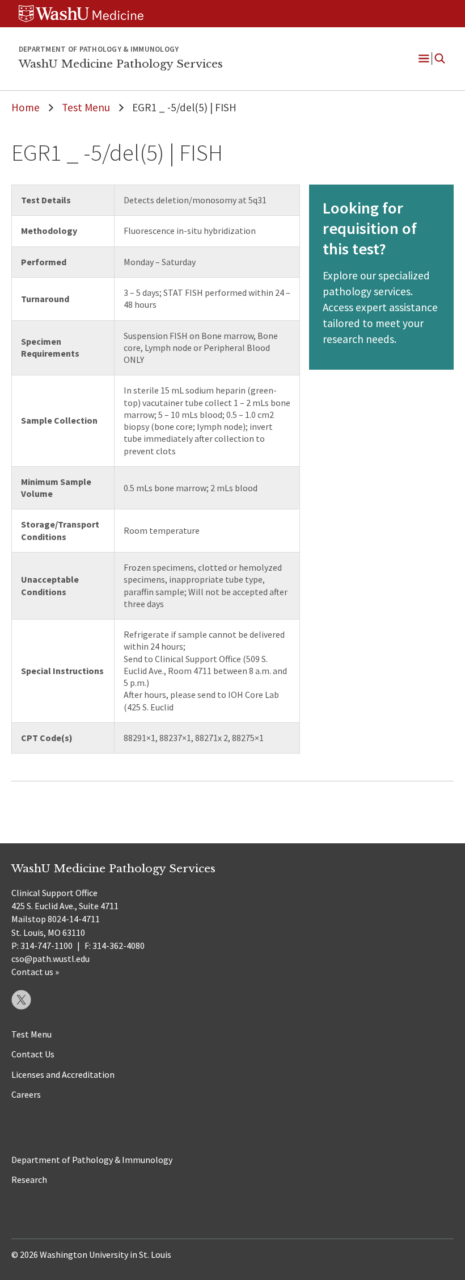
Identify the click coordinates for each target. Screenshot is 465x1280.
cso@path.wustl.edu (50, 958)
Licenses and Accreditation (63, 1074)
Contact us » (35, 971)
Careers (26, 1094)
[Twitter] (21, 1000)
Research (29, 1179)
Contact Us (32, 1054)
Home (25, 107)
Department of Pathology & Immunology (91, 1159)
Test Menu (86, 107)
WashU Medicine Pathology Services (121, 63)
